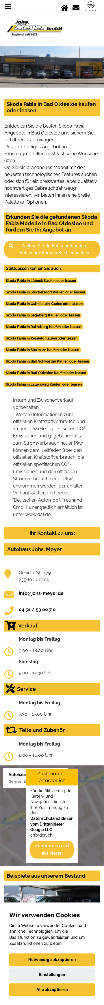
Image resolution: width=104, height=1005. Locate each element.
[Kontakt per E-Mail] (76, 7)
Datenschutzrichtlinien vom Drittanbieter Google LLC (51, 824)
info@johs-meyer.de (41, 593)
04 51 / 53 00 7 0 (37, 609)
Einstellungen (52, 974)
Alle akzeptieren (52, 989)
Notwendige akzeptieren (52, 959)
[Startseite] (64, 7)
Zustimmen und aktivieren (52, 849)
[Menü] (7, 7)
